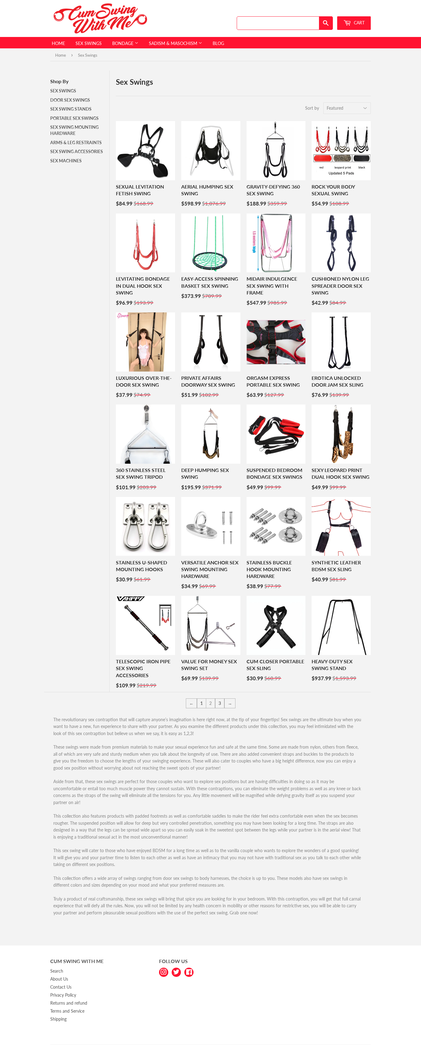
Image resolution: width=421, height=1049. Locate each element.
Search (56, 971)
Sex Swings (89, 43)
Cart (359, 22)
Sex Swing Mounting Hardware (74, 130)
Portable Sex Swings (74, 118)
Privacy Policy (63, 995)
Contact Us (61, 987)
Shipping (58, 1019)
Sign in (326, 10)
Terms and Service (67, 1011)
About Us (59, 979)
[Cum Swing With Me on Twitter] (176, 971)
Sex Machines (66, 160)
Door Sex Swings (70, 100)
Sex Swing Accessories (76, 151)
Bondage (123, 43)
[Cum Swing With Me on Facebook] (189, 971)
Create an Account (356, 10)
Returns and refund (68, 1003)
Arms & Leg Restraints (76, 142)
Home (58, 43)
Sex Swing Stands (71, 109)
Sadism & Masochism (173, 43)
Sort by (312, 108)
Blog (218, 43)
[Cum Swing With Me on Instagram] (163, 971)
